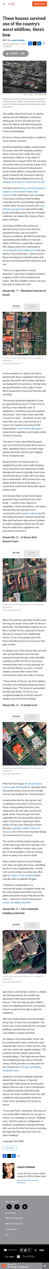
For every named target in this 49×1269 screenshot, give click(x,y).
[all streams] (45, 1266)
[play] (4, 1265)
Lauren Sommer (18, 40)
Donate (40, 4)
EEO (7, 1235)
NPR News (9, 1148)
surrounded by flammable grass (19, 250)
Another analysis (29, 513)
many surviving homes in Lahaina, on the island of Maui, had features (24, 191)
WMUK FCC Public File (14, 1218)
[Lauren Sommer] (8, 1171)
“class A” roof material (21, 875)
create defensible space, (30, 428)
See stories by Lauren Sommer (27, 1181)
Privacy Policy (10, 1229)
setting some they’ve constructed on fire (24, 182)
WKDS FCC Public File (13, 1224)
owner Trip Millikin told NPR (17, 902)
